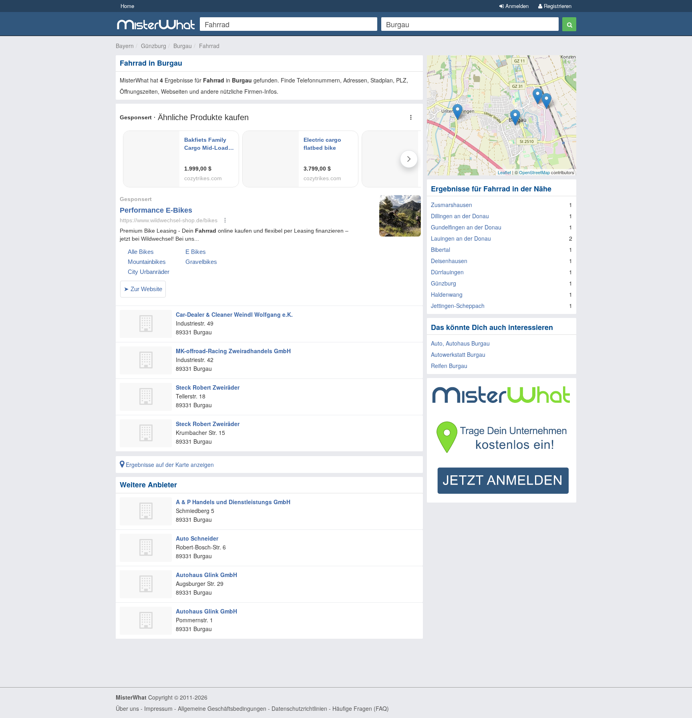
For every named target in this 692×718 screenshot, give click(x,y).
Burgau (182, 46)
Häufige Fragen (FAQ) (360, 708)
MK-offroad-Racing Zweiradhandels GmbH (233, 351)
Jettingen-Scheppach (458, 306)
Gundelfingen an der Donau (466, 227)
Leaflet (504, 172)
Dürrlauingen (447, 272)
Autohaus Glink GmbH (206, 575)
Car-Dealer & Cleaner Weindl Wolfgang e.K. (234, 314)
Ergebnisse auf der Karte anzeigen (169, 465)
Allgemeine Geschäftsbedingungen (222, 708)
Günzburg (153, 46)
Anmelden (516, 6)
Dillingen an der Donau (460, 216)
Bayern (125, 46)
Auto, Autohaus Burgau (460, 343)
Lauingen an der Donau (461, 238)
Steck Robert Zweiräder (207, 387)
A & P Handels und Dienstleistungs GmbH (233, 502)
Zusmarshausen (451, 205)
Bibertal (440, 249)
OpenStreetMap (534, 172)
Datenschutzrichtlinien (299, 708)
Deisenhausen (449, 261)
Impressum (158, 708)
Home (127, 6)
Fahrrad (209, 46)
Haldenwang (447, 294)
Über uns (127, 708)
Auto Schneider (197, 538)
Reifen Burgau (449, 366)
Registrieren (556, 6)
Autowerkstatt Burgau (458, 354)
